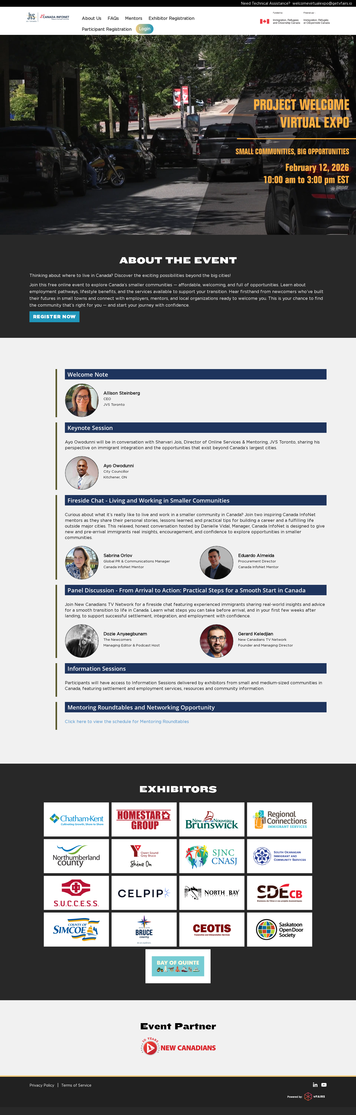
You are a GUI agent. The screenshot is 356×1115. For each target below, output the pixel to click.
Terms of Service (76, 1085)
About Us (91, 18)
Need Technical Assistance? (296, 3)
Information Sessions (96, 668)
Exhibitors (178, 788)
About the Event (178, 260)
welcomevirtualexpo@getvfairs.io (322, 3)
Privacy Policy (41, 1085)
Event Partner (178, 1026)
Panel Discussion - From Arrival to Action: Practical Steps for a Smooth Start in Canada (186, 590)
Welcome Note (87, 374)
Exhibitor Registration (171, 18)
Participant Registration (107, 29)
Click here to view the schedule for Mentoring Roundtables (127, 721)
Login (144, 28)
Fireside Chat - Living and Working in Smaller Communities (148, 500)
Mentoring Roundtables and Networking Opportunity (141, 707)
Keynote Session (90, 428)
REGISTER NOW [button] (54, 316)
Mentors (133, 18)
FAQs (113, 18)
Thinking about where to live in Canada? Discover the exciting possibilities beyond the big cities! (130, 275)
